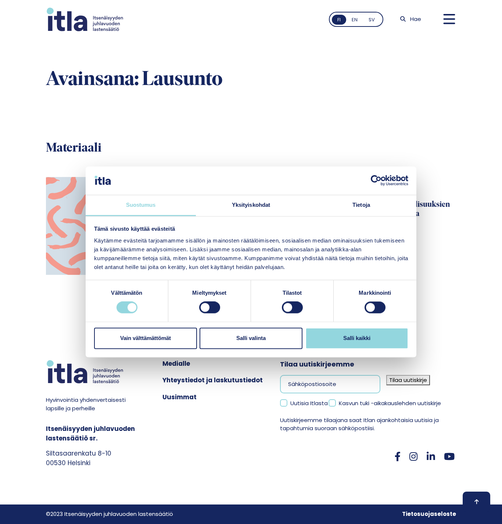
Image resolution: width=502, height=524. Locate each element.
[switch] (209, 308)
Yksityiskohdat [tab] (251, 205)
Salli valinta (251, 338)
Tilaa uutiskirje (408, 380)
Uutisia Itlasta (309, 403)
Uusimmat (179, 397)
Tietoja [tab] (361, 205)
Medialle (176, 363)
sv (372, 19)
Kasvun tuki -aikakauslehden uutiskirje (390, 403)
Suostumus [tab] (141, 205)
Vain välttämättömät (145, 338)
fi (339, 19)
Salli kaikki (356, 338)
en (355, 19)
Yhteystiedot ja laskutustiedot (212, 380)
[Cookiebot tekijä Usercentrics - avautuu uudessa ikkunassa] (376, 180)
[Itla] (85, 19)
